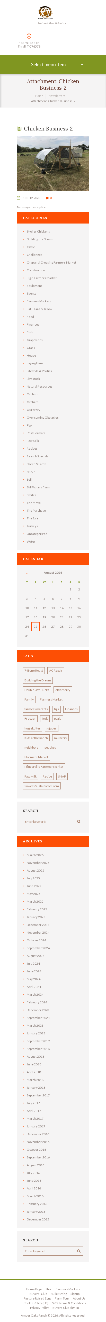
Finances (33, 324)
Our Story (33, 410)
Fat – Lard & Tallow (39, 309)
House (31, 355)
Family (29, 699)
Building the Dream (40, 239)
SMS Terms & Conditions (69, 1303)
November (38, 863)
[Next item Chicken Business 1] (71, 163)
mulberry (60, 738)
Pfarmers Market (36, 757)
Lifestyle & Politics (39, 371)
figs (56, 709)
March (35, 855)
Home (39, 95)
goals (57, 718)
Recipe (47, 776)
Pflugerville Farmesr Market (43, 766)
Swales (31, 495)
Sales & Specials (37, 456)
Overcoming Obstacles (43, 417)
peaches (50, 747)
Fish (30, 332)
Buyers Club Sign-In (65, 1308)
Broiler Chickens (38, 231)
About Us (79, 1298)
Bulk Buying (59, 1294)
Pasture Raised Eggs (37, 1298)
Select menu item (48, 64)
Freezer (30, 718)
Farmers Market (51, 699)
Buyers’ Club (38, 1294)
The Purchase (36, 510)
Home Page (34, 1289)
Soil (29, 479)
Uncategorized (37, 534)
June (34, 886)
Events (31, 293)
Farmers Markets (39, 301)
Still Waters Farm (38, 487)
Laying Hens (35, 363)
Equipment (34, 286)
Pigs (29, 425)
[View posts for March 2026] (27, 572)
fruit (45, 718)
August (35, 870)
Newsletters (57, 95)
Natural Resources (39, 386)
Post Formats (36, 433)
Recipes (32, 448)
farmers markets (36, 709)
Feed (30, 317)
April (34, 987)
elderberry (62, 690)
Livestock (33, 379)
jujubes (52, 728)
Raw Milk (33, 441)
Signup (75, 1294)
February (37, 909)
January (36, 917)
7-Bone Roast (33, 670)
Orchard (33, 394)
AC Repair (56, 670)
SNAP (30, 472)
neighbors (31, 747)
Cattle (31, 247)
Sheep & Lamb (36, 464)
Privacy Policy (39, 1308)
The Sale (32, 518)
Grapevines (35, 340)
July (33, 878)
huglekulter (32, 728)
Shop (49, 1289)
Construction (36, 270)
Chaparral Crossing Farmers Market (51, 262)
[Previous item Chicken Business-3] (35, 163)
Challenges (34, 255)
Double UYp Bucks (36, 690)
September (38, 948)
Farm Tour (62, 1298)
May (33, 894)
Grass (31, 348)
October (36, 940)
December (38, 925)
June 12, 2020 (31, 197)
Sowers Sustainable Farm (41, 786)
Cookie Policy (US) (35, 1303)
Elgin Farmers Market (42, 278)
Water (31, 541)
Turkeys (32, 526)
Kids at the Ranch (36, 738)
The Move (34, 503)
